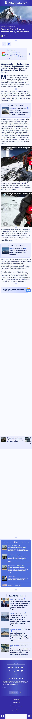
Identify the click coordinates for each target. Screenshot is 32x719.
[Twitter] (14, 671)
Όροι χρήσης (16, 699)
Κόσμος (3, 26)
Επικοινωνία (16, 702)
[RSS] (22, 671)
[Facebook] (10, 671)
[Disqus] (16, 471)
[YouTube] (18, 671)
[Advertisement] (16, 366)
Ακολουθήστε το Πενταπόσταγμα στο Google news (13, 290)
